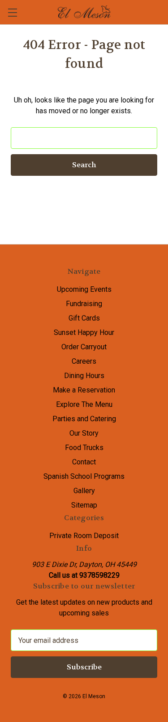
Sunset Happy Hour (84, 332)
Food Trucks (84, 447)
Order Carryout (84, 347)
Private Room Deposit (84, 535)
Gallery (84, 490)
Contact (84, 462)
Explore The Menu (84, 404)
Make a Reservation (84, 390)
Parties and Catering (84, 418)
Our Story (84, 433)
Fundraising (84, 303)
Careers (84, 361)
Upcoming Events (84, 289)
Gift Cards (84, 318)
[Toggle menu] (12, 12)
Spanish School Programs (84, 476)
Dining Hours (84, 375)
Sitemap (84, 505)
